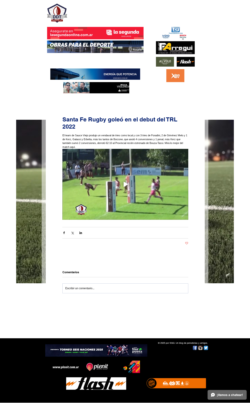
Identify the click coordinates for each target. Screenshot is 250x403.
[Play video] (125, 184)
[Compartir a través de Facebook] (64, 232)
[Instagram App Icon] (200, 348)
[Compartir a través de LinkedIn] (80, 232)
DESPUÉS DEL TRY (93, 11)
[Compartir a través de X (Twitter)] (72, 232)
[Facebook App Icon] (195, 348)
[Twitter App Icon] (206, 348)
